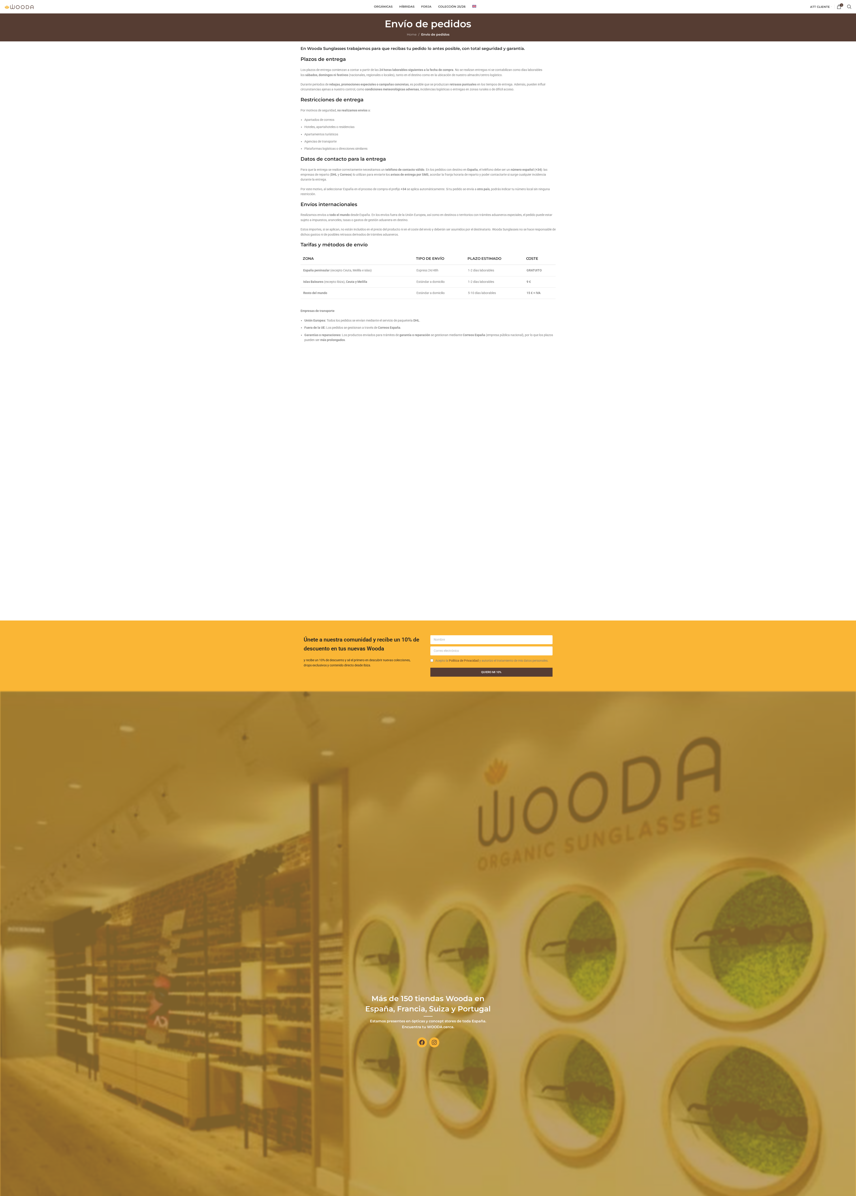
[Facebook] (422, 1042)
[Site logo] (19, 6)
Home (411, 34)
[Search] (849, 6)
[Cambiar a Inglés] (474, 6)
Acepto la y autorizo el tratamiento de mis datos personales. (492, 660)
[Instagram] (434, 1042)
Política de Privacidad (464, 660)
